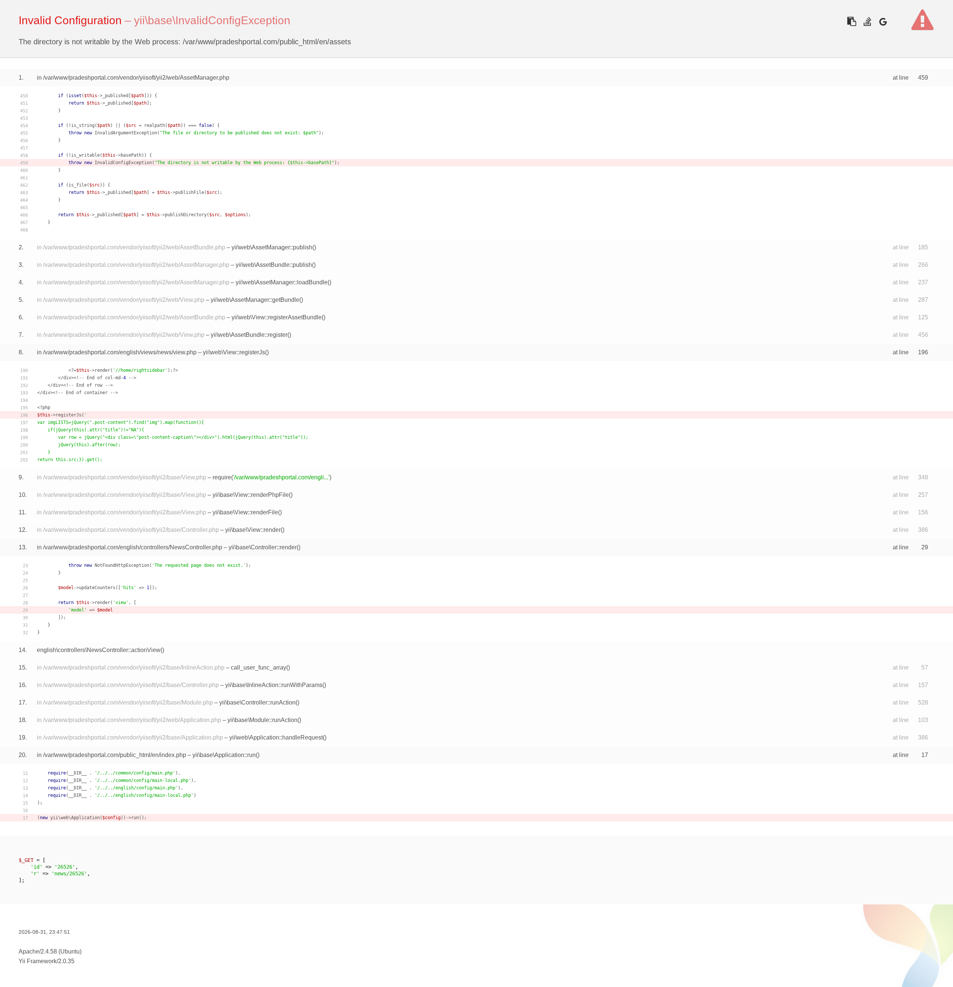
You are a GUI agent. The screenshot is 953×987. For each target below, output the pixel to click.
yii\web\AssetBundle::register (249, 335)
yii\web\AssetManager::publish (272, 247)
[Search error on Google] (882, 21)
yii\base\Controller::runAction (257, 702)
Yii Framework (38, 961)
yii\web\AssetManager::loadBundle (282, 282)
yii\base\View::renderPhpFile (251, 495)
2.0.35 (66, 961)
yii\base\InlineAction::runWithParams (273, 685)
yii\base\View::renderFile (245, 512)
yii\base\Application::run (224, 755)
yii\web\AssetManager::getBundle (255, 300)
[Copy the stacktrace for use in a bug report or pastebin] (851, 21)
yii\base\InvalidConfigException (212, 20)
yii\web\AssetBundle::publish (274, 265)
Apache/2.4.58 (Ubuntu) (50, 951)
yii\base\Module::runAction (262, 720)
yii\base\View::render (253, 530)
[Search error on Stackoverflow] (867, 21)
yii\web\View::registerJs (234, 352)
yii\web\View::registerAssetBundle (277, 317)
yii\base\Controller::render (263, 547)
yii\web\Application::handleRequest (276, 737)
